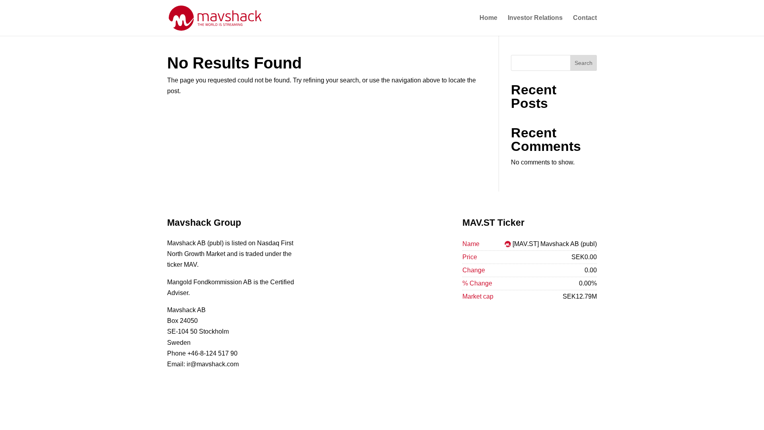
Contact (585, 18)
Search (583, 63)
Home (488, 18)
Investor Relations (535, 18)
